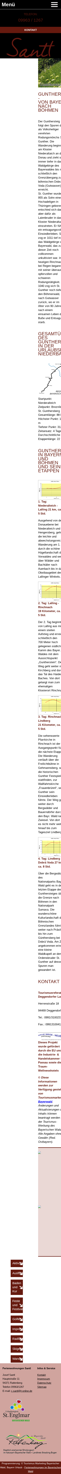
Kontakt (30, 30)
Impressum (43, 1378)
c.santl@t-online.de (21, 1390)
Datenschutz (44, 1382)
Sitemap (41, 1386)
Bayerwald (45, 1101)
